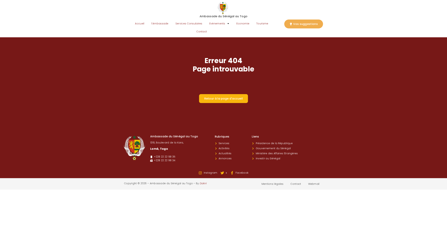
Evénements (217, 23)
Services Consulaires (188, 23)
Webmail (314, 184)
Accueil (139, 23)
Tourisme (262, 23)
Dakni (203, 183)
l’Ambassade (159, 23)
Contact (201, 31)
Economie (242, 23)
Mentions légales (273, 184)
